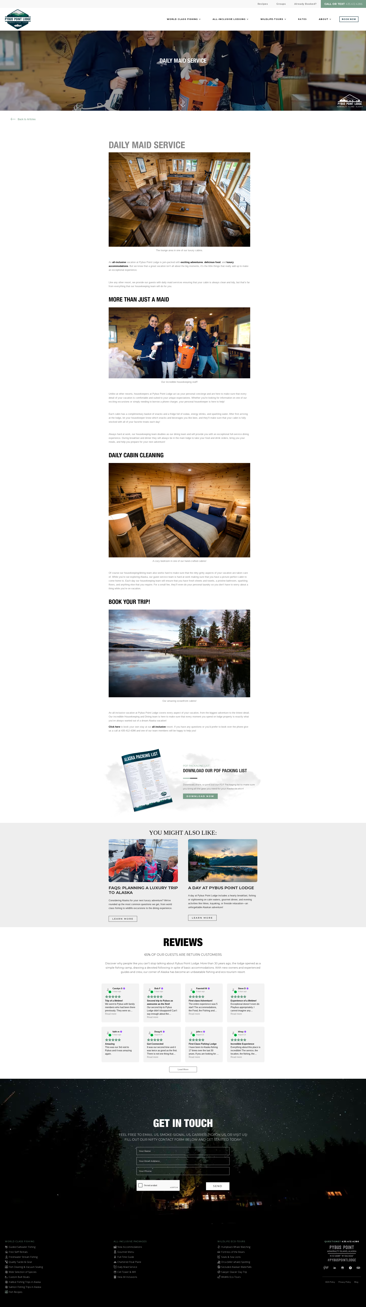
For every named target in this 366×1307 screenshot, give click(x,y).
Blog (356, 1282)
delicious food (212, 262)
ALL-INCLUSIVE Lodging (229, 19)
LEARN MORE (122, 918)
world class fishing (182, 19)
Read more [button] (110, 1014)
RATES (302, 19)
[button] (184, 19)
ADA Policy (330, 1282)
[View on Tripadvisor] (108, 990)
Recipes (263, 4)
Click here (114, 726)
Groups (281, 4)
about (323, 19)
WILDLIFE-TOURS (271, 19)
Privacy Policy (344, 1282)
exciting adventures (192, 262)
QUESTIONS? (341, 1241)
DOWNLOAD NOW (200, 796)
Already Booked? (305, 4)
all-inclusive (119, 262)
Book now (349, 19)
